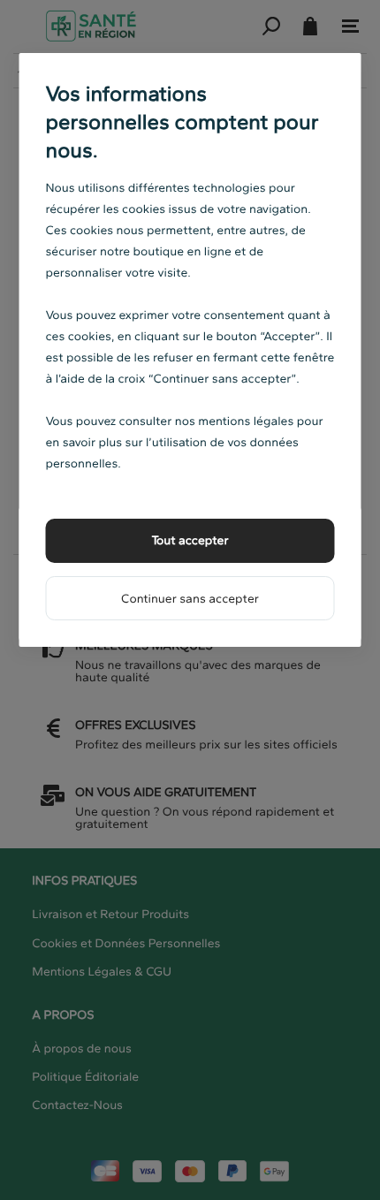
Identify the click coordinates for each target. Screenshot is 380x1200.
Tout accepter (189, 540)
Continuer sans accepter (190, 598)
